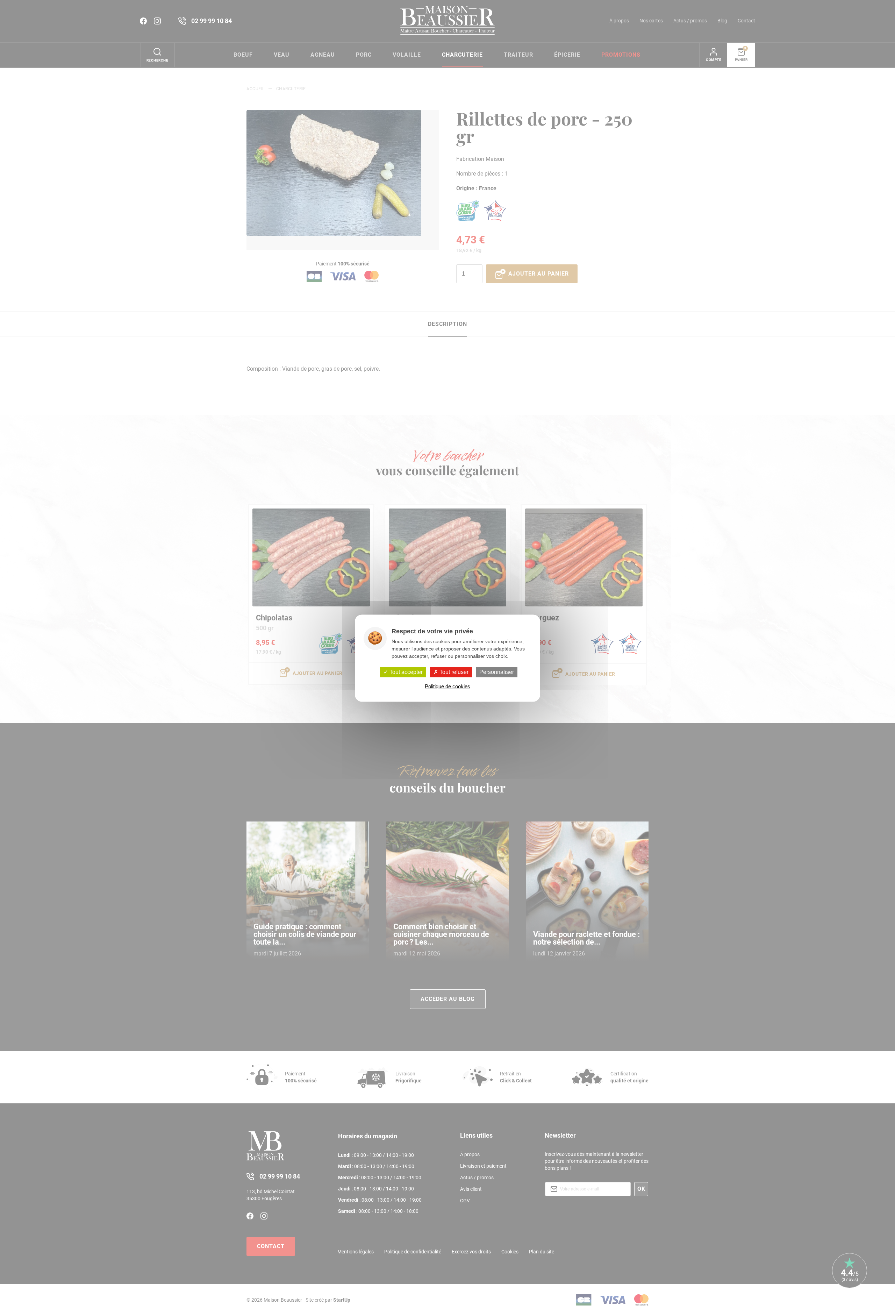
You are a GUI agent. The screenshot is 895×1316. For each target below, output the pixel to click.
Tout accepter (405, 672)
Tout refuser (453, 672)
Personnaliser (496, 672)
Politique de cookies (447, 686)
